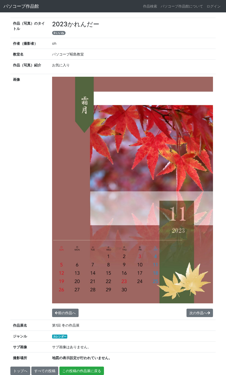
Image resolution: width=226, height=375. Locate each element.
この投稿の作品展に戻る (81, 371)
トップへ (20, 371)
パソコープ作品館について (182, 6)
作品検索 (150, 6)
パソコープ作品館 (21, 6)
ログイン (214, 6)
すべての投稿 (44, 371)
